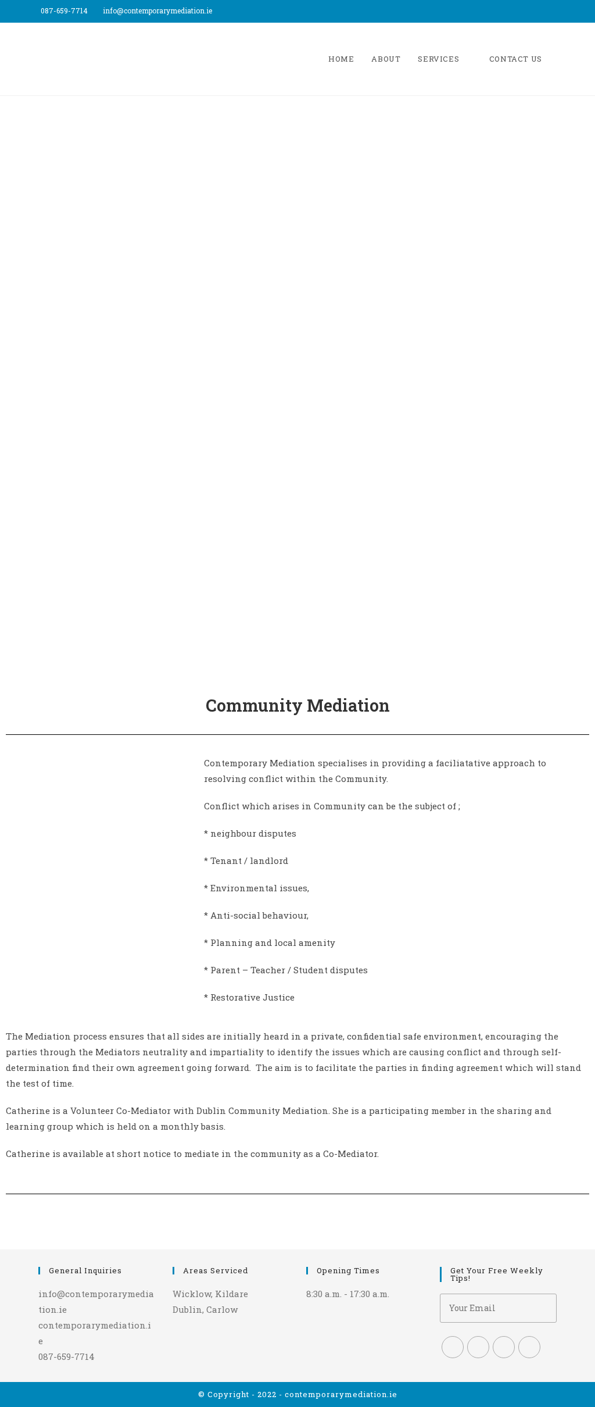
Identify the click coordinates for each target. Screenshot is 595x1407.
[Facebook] (478, 1347)
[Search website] (562, 59)
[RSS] (529, 1347)
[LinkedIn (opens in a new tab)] (548, 11)
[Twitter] (453, 1347)
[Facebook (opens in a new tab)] (535, 11)
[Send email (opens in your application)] (560, 11)
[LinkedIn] (504, 1347)
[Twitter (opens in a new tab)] (522, 11)
